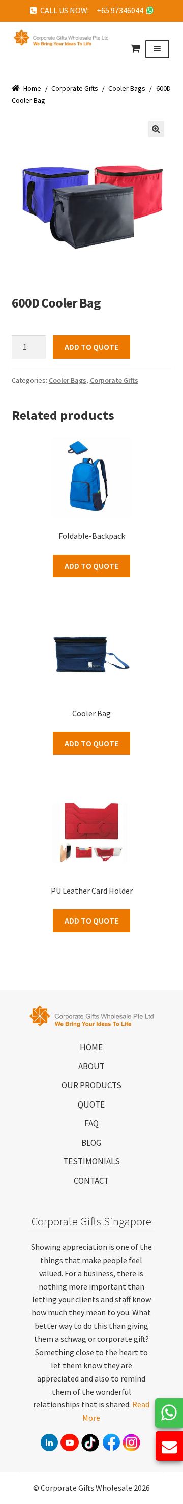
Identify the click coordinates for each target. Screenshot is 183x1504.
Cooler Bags (126, 88)
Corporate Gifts (74, 88)
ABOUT (91, 1066)
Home (32, 88)
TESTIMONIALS (91, 1161)
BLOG (91, 1142)
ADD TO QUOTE (91, 347)
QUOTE (91, 1104)
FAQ (91, 1123)
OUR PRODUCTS (91, 1085)
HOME (91, 1047)
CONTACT (91, 1180)
